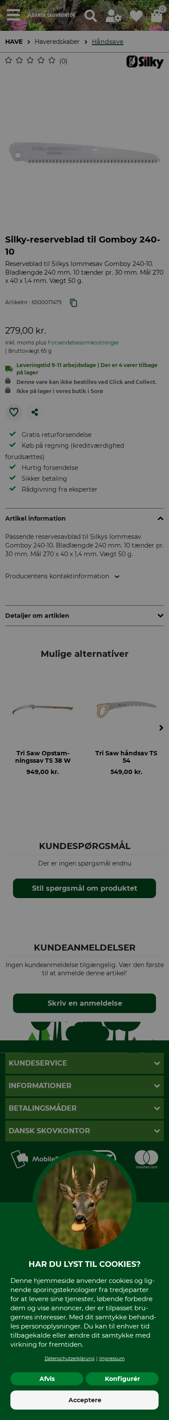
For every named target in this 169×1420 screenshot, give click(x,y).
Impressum (112, 1358)
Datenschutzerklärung (69, 1358)
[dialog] (84, 710)
